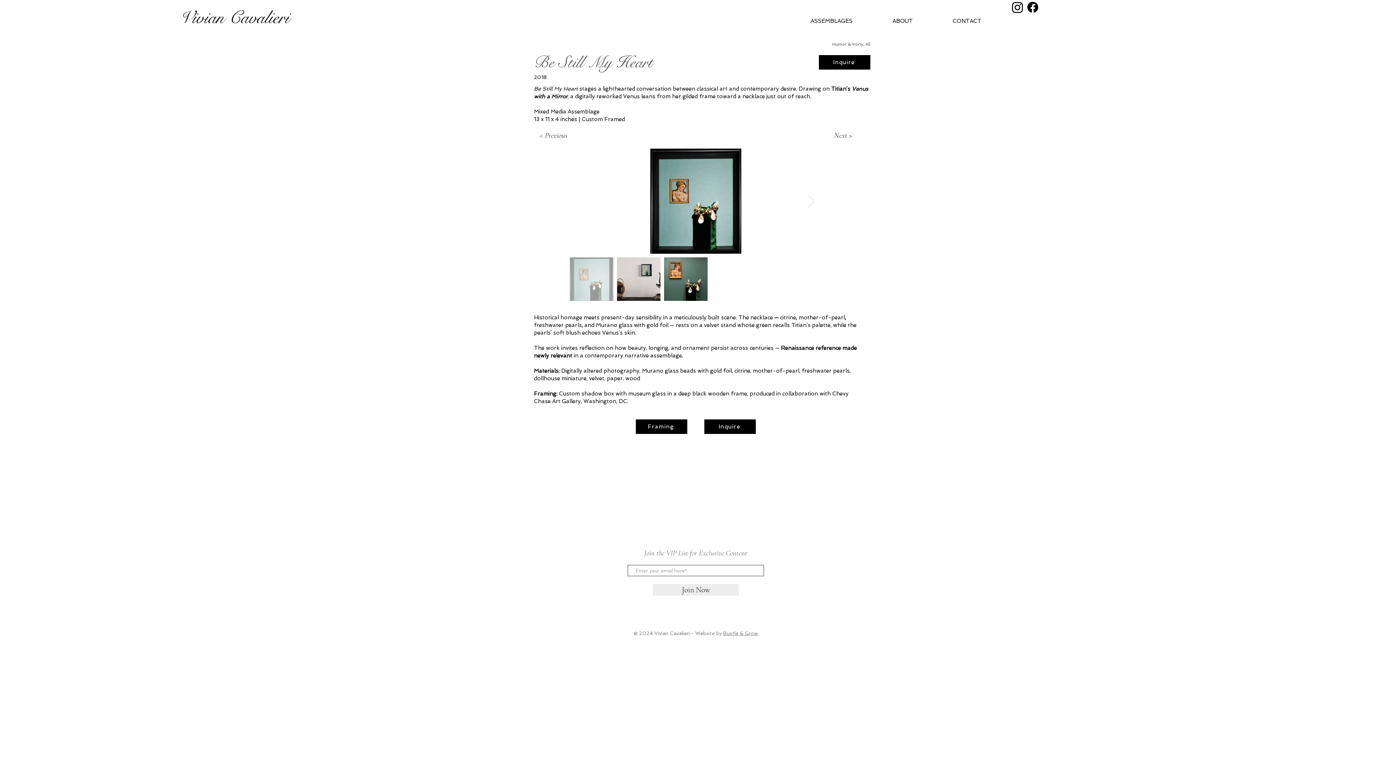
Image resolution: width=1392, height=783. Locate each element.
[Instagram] (1017, 7)
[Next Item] (811, 201)
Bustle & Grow (740, 633)
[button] (917, 21)
